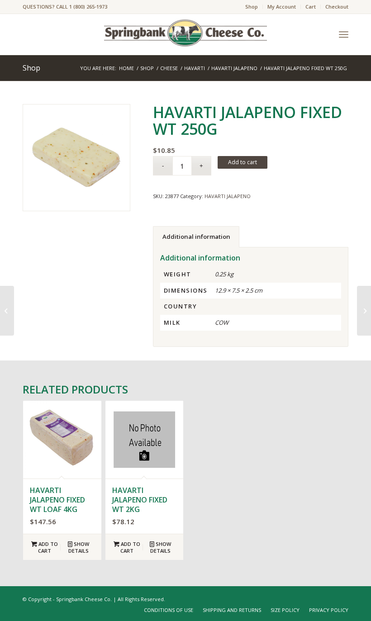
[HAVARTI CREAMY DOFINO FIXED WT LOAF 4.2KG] (7, 311)
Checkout (336, 6)
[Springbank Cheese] (76, 158)
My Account (281, 6)
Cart (310, 6)
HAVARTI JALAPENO (228, 196)
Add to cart (242, 162)
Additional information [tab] (196, 236)
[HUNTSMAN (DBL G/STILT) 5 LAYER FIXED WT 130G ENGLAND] (364, 311)
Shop (251, 6)
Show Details (78, 547)
